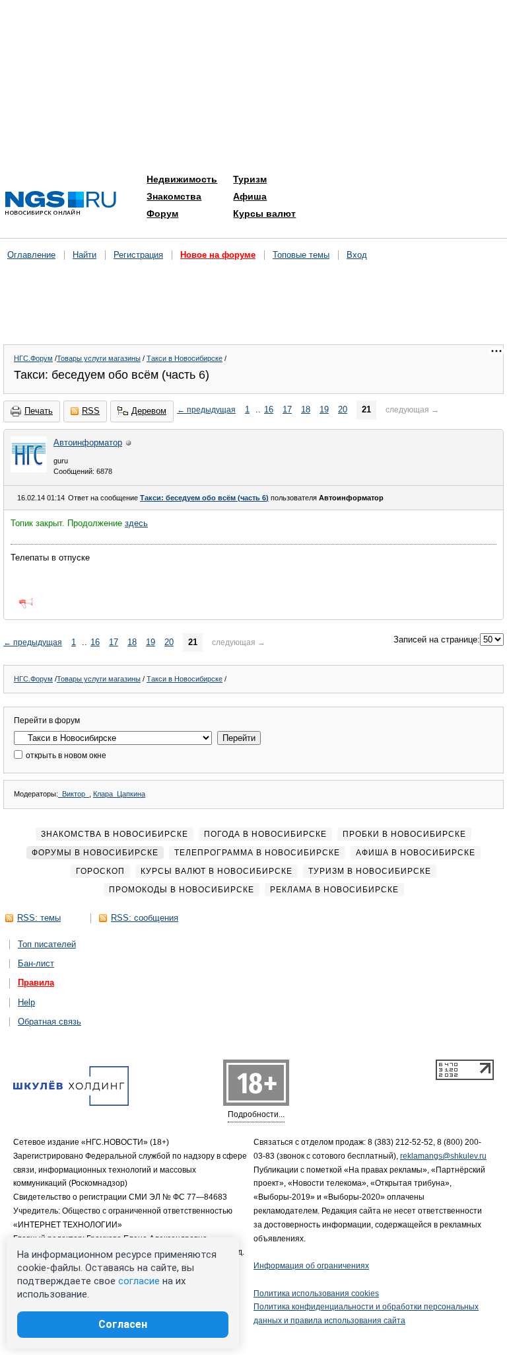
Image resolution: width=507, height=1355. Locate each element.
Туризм (250, 179)
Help (26, 1002)
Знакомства (174, 196)
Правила (36, 982)
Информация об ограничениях (311, 1265)
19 (324, 409)
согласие (139, 1281)
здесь (136, 523)
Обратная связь (49, 1021)
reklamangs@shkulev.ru (443, 1156)
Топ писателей (47, 944)
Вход (357, 255)
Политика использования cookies (316, 1293)
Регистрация (138, 255)
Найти (84, 255)
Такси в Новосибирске (184, 358)
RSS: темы (39, 918)
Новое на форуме (217, 255)
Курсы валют (264, 213)
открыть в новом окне (65, 755)
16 (268, 409)
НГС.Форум (33, 358)
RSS (91, 411)
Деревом (148, 411)
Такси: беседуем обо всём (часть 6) (204, 498)
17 (287, 409)
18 (305, 409)
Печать (38, 411)
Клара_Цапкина (119, 794)
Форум (162, 213)
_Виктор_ (73, 794)
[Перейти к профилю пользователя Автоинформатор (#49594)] (29, 470)
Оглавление (31, 255)
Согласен (122, 1324)
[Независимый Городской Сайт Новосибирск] (60, 204)
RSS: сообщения (144, 918)
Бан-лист (36, 963)
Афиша (250, 196)
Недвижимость (182, 179)
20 (342, 409)
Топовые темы (301, 255)
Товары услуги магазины (99, 358)
